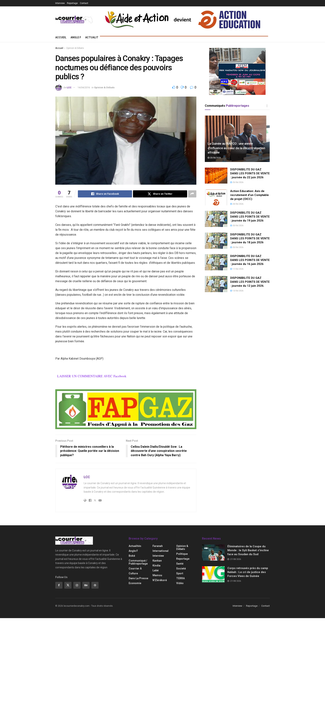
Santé (179, 563)
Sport (179, 573)
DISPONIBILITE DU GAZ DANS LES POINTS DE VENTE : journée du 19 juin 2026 (250, 216)
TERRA (180, 578)
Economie (135, 583)
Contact (84, 3)
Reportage (72, 3)
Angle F (76, 37)
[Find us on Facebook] (58, 585)
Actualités (93, 37)
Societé (181, 568)
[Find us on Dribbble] (95, 585)
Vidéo (180, 583)
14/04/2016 (83, 87)
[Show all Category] (267, 105)
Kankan (157, 560)
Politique (182, 553)
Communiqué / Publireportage (138, 562)
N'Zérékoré (160, 580)
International (161, 550)
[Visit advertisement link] (125, 409)
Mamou (157, 575)
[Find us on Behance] (86, 585)
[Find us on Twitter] (67, 585)
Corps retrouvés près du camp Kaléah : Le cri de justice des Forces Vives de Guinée (247, 572)
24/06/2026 (237, 204)
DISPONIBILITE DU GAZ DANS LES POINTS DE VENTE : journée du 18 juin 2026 (250, 238)
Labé (156, 570)
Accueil (60, 37)
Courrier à (135, 568)
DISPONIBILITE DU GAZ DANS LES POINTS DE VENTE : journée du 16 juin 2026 (250, 260)
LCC (69, 87)
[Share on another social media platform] (192, 193)
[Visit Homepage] (74, 20)
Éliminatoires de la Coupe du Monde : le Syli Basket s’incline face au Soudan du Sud (248, 550)
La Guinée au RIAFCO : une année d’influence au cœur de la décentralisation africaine (236, 148)
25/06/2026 (215, 158)
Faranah (158, 545)
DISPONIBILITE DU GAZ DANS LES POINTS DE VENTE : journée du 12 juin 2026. (250, 281)
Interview (60, 3)
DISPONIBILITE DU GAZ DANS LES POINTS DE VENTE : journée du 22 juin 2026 (250, 173)
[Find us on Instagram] (76, 585)
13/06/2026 (237, 291)
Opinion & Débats (75, 48)
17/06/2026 (237, 269)
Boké (132, 555)
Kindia (156, 565)
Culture (133, 573)
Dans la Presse (138, 578)
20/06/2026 (237, 225)
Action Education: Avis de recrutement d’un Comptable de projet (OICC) (249, 195)
